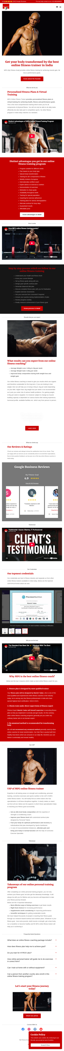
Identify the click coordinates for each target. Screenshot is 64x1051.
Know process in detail (32, 308)
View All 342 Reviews (32, 483)
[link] (6, 7)
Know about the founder (32, 79)
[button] (60, 7)
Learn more (32, 428)
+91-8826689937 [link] (57, 1)
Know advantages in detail (32, 214)
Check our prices (32, 1018)
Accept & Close (45, 1045)
